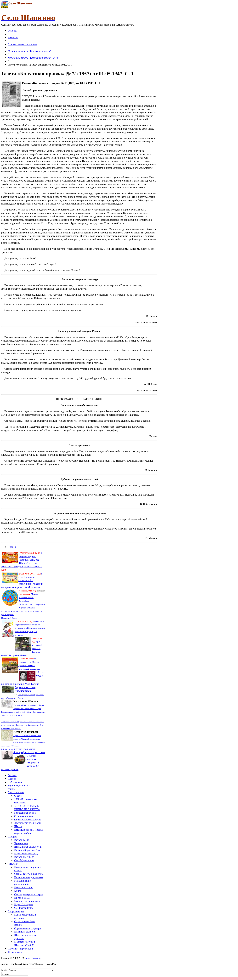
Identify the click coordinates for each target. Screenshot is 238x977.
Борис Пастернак (23, 904)
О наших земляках (24, 816)
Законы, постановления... (28, 901)
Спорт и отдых (16, 911)
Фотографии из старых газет (29, 752)
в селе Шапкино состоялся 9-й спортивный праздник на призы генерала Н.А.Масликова (22, 580)
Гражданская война (25, 812)
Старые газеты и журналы (22, 44)
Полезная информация (20, 948)
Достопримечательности (27, 822)
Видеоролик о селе (25, 688)
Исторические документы (28, 877)
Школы (18, 826)
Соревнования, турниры (27, 928)
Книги (18, 890)
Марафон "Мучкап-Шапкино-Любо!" (25, 943)
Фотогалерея (15, 952)
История (12, 836)
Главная (12, 30)
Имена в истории (23, 887)
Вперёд (12, 546)
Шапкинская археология (27, 846)
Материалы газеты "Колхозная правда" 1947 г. (33, 57)
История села (21, 839)
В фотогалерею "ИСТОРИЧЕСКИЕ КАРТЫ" (18, 749)
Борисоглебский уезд (26, 853)
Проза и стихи (22, 897)
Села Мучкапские (24, 860)
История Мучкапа (24, 856)
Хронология (21, 843)
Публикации (15, 782)
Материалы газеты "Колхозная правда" (29, 51)
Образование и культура (27, 819)
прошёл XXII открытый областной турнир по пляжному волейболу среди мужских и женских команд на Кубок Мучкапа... (30, 628)
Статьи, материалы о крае (28, 894)
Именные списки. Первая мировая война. (28, 831)
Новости (12, 778)
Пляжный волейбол (25, 931)
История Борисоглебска (27, 850)
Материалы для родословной (22, 882)
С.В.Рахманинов (23, 907)
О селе (18, 795)
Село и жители (16, 792)
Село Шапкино (32, 958)
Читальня (13, 37)
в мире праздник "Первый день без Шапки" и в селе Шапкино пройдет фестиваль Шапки (21, 561)
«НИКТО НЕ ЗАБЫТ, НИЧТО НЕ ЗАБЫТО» (27, 807)
